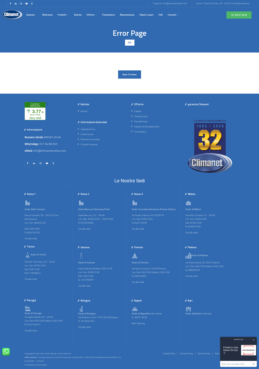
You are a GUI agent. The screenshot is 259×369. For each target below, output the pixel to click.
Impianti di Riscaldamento (146, 126)
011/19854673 (33, 273)
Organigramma (88, 129)
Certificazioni (87, 134)
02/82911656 (194, 226)
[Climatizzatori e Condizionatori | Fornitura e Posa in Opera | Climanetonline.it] (12, 14)
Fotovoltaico (108, 15)
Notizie (78, 15)
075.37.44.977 (33, 324)
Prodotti (62, 15)
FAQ (161, 15)
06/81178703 (140, 222)
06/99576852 (87, 222)
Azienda (30, 15)
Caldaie (137, 111)
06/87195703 (33, 232)
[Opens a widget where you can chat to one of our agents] (238, 352)
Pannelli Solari (141, 121)
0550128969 (140, 276)
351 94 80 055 (48, 144)
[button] (129, 74)
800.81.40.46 (52, 137)
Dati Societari (204, 353)
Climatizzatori (141, 116)
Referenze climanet (90, 139)
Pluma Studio (41, 365)
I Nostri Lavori (146, 15)
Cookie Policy (169, 353)
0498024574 (194, 270)
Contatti (172, 15)
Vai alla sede (31, 238)
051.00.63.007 (88, 321)
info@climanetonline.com (175, 3)
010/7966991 (87, 280)
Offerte (90, 15)
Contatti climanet (89, 144)
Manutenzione (127, 15)
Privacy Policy (186, 353)
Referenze (47, 15)
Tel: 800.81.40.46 (239, 15)
